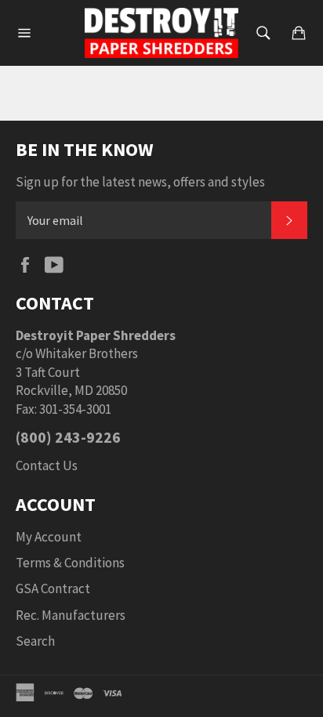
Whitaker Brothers (86, 353)
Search (35, 641)
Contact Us (47, 465)
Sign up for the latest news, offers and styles (140, 181)
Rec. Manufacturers (70, 615)
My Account (49, 536)
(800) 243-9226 (68, 437)
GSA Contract (53, 588)
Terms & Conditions (70, 562)
